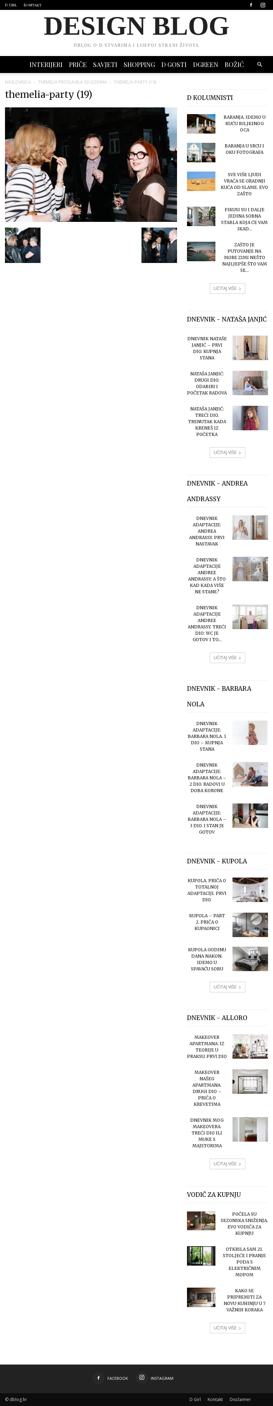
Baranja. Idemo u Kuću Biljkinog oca (245, 123)
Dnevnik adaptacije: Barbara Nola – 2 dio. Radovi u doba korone (207, 777)
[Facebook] (251, 5)
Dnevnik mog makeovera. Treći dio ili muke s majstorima (207, 1132)
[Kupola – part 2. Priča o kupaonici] (250, 925)
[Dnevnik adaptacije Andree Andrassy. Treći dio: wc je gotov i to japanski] (250, 617)
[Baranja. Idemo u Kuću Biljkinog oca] (201, 124)
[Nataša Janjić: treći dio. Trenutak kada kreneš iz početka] (250, 418)
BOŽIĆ (234, 64)
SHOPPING (139, 64)
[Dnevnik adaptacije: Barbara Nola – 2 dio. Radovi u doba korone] (250, 774)
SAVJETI (105, 64)
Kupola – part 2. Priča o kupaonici (207, 922)
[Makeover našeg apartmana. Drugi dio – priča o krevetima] (250, 1081)
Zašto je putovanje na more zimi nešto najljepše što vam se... (244, 257)
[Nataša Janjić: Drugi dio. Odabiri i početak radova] (250, 383)
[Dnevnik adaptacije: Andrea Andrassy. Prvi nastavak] (250, 527)
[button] (259, 64)
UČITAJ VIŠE (225, 288)
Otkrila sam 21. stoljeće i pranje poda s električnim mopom (244, 1262)
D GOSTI (174, 64)
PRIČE (78, 64)
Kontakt (33, 4)
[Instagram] (262, 5)
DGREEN (205, 64)
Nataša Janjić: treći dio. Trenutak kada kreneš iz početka (207, 421)
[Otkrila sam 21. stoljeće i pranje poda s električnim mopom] (201, 1256)
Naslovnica (18, 82)
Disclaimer (240, 1399)
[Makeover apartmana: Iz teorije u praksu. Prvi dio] (250, 1046)
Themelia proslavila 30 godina (72, 82)
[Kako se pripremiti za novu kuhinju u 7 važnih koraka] (201, 1297)
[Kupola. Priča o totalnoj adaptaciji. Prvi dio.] (250, 890)
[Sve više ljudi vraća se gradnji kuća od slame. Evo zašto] (201, 181)
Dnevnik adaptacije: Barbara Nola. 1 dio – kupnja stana (207, 736)
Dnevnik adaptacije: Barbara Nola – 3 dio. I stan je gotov (207, 819)
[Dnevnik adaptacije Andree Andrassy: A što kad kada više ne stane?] (250, 569)
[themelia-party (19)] (91, 220)
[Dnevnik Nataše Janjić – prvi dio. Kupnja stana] (250, 348)
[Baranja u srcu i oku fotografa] (201, 152)
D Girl (11, 4)
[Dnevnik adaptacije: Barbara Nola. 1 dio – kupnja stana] (250, 733)
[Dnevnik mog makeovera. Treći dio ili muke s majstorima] (250, 1129)
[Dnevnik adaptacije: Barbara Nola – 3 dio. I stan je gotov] (250, 815)
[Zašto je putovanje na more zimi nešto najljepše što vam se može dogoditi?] (201, 251)
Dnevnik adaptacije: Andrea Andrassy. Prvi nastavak (207, 531)
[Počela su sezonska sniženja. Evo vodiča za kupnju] (201, 1221)
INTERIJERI (46, 64)
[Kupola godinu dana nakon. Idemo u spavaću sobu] (250, 959)
